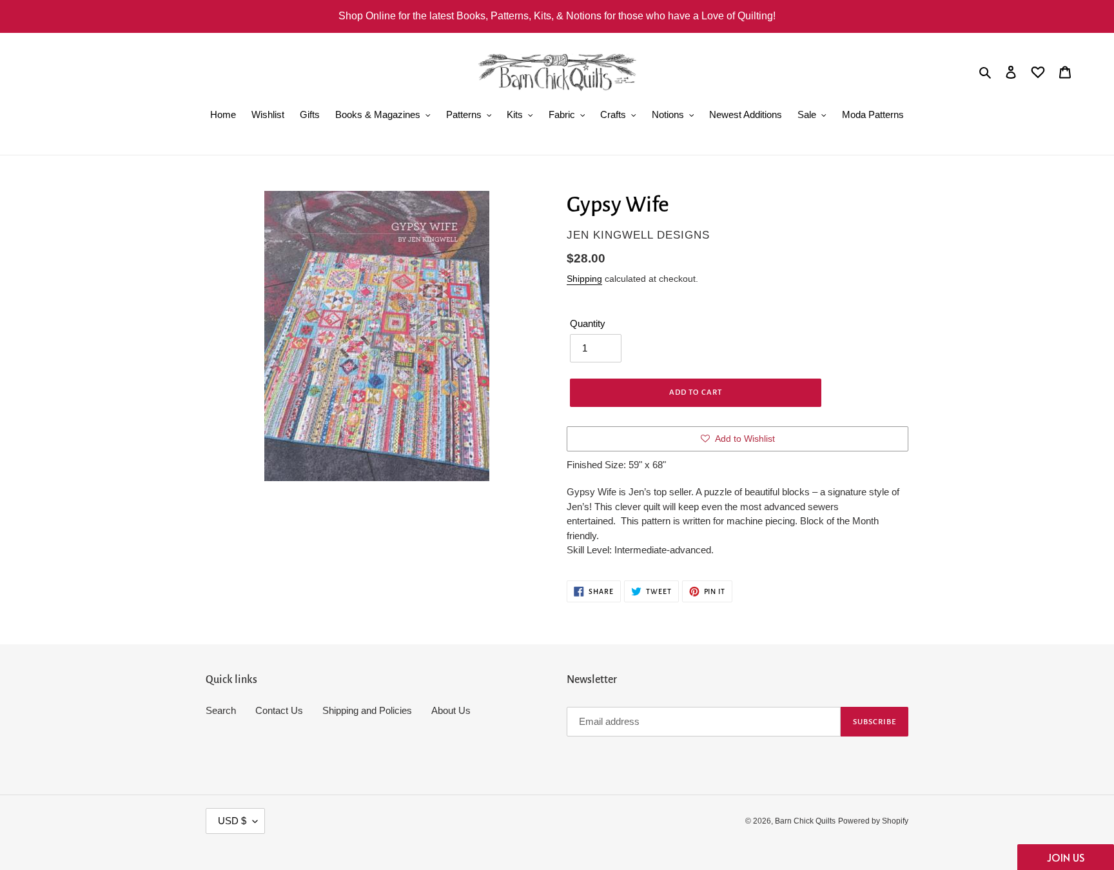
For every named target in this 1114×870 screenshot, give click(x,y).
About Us (451, 710)
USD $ (232, 820)
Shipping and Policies (367, 710)
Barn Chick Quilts (805, 821)
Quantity (587, 323)
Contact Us (279, 710)
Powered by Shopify (873, 821)
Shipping (584, 278)
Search (221, 710)
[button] (1065, 857)
